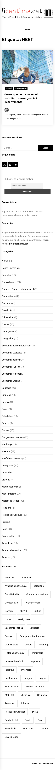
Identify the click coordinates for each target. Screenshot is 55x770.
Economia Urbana (11, 380)
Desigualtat (8, 338)
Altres (5, 261)
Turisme (6, 557)
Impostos (35, 661)
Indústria (6, 472)
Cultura (5, 324)
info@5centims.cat (18, 243)
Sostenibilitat (8, 536)
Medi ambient (9, 493)
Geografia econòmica (13, 437)
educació (34, 628)
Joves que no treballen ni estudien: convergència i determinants (21, 98)
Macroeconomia (10, 486)
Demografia (8, 331)
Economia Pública (11, 366)
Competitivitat (12, 602)
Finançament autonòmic (32, 636)
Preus (5, 522)
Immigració (7, 465)
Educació (9, 88)
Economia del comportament (16, 345)
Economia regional (11, 373)
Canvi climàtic (9, 282)
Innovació (26, 669)
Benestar (6, 275)
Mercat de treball (20, 88)
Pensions (6, 507)
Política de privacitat (42, 764)
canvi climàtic (12, 594)
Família (5, 423)
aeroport (9, 577)
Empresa (6, 395)
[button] (27, 29)
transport (28, 728)
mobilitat (9, 695)
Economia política (11, 359)
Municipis (25, 695)
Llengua (6, 479)
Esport (5, 409)
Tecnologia (7, 543)
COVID (23, 611)
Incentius (9, 669)
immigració (37, 653)
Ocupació (42, 695)
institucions (11, 678)
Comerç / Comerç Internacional (18, 289)
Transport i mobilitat (12, 550)
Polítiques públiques (15, 711)
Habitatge (7, 444)
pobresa (24, 703)
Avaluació (26, 577)
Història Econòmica (12, 458)
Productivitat (11, 720)
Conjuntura (7, 303)
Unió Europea (11, 737)
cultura (37, 611)
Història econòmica (15, 653)
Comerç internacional (37, 594)
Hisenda (6, 451)
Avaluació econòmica (16, 586)
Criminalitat (8, 317)
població (9, 703)
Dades (8, 619)
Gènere (5, 430)
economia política (14, 628)
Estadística (7, 416)
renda (28, 720)
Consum (9, 611)
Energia (6, 402)
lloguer (42, 678)
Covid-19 (6, 310)
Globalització (11, 644)
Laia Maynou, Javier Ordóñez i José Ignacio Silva (25, 114)
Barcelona (39, 586)
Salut (4, 529)
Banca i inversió (10, 268)
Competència (9, 296)
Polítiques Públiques (12, 514)
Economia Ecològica (12, 352)
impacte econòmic (14, 661)
